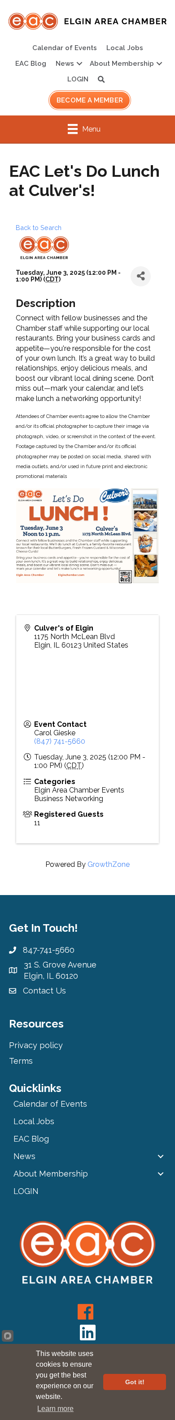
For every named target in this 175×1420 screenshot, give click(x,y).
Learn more (55, 1408)
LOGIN (77, 79)
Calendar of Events (64, 48)
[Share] (141, 276)
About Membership (122, 64)
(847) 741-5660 (59, 741)
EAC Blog (30, 64)
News (65, 64)
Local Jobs (124, 48)
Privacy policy (36, 1045)
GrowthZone (109, 864)
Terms (21, 1061)
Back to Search (38, 227)
